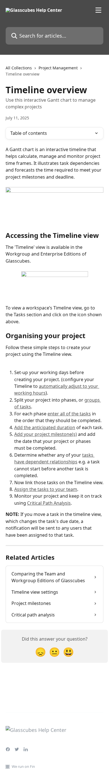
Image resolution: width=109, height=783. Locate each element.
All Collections (19, 67)
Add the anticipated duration (44, 427)
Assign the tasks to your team (45, 489)
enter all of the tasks (69, 414)
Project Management (58, 67)
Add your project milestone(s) (45, 434)
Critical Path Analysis (49, 503)
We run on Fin (23, 766)
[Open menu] (98, 10)
